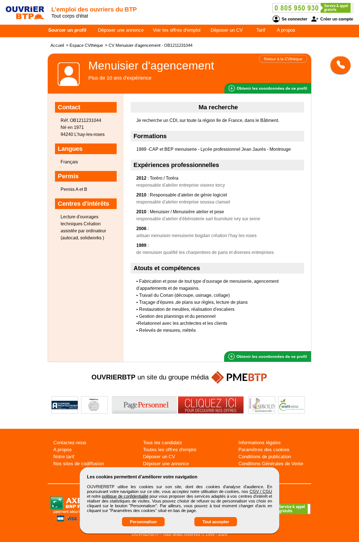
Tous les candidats (162, 442)
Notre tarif (63, 456)
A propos (286, 30)
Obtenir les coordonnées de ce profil (271, 356)
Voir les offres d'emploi (177, 30)
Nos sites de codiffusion (78, 463)
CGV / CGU (261, 491)
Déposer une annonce (121, 30)
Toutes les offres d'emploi (169, 449)
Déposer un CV (227, 30)
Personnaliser (143, 521)
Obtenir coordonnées (271, 88)
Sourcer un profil (67, 30)
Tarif (260, 30)
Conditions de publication (264, 456)
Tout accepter (215, 521)
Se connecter (293, 19)
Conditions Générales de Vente (270, 463)
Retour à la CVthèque (283, 59)
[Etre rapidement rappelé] (338, 65)
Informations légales (259, 442)
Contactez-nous (69, 442)
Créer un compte (336, 19)
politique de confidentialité (125, 496)
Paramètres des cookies (263, 449)
